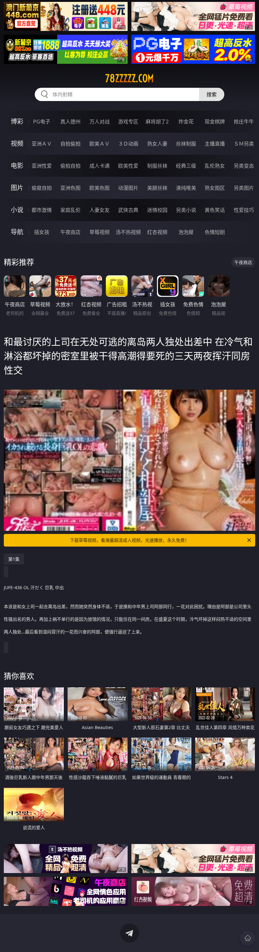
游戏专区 (128, 121)
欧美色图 (99, 187)
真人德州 (70, 121)
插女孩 (41, 232)
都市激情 (42, 210)
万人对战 (99, 121)
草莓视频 (99, 232)
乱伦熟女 (215, 165)
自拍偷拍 (70, 143)
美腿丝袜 (157, 187)
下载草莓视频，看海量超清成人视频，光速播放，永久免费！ (129, 540)
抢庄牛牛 (244, 121)
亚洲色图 (70, 187)
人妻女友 (99, 210)
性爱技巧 (244, 210)
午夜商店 (70, 232)
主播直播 (215, 143)
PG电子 (41, 121)
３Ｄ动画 (128, 143)
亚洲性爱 (42, 165)
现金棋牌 (215, 121)
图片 (17, 187)
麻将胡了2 (157, 121)
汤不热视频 (128, 232)
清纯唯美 (186, 187)
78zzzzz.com (129, 78)
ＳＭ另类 (244, 143)
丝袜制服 (186, 143)
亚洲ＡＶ (42, 143)
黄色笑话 (215, 210)
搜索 (212, 94)
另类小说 (186, 210)
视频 (17, 143)
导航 (17, 232)
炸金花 (186, 121)
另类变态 (244, 165)
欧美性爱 (128, 165)
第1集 (14, 559)
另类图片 (244, 187)
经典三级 (186, 165)
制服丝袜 (157, 165)
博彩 (17, 121)
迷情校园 (157, 210)
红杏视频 (157, 232)
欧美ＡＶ (99, 143)
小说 (17, 210)
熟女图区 (215, 187)
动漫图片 (128, 187)
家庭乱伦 (70, 210)
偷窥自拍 (42, 187)
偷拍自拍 (70, 165)
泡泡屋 (186, 232)
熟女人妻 (157, 143)
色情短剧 (215, 232)
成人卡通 (99, 165)
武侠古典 (128, 210)
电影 (17, 165)
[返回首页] (247, 938)
